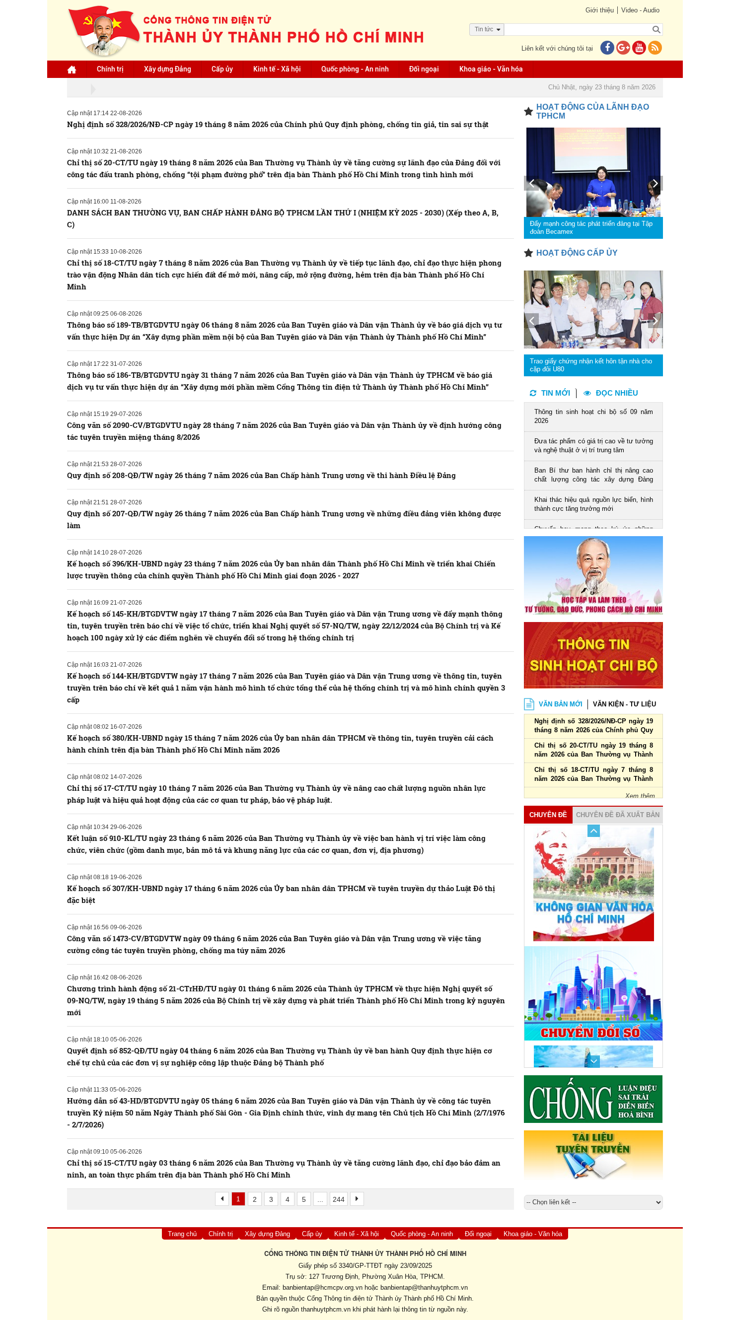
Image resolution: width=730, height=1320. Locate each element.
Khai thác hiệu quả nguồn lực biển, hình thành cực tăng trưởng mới (593, 504)
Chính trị (110, 69)
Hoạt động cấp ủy (577, 253)
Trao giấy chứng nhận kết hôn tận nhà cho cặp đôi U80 (591, 365)
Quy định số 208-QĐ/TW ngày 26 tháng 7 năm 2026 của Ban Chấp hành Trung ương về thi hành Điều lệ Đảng (261, 475)
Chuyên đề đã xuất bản (617, 815)
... (320, 1199)
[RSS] (655, 48)
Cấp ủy (222, 69)
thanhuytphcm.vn (326, 1309)
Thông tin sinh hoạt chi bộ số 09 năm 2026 (593, 416)
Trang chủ (182, 1234)
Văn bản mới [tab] (561, 704)
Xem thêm (640, 796)
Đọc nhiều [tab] (617, 393)
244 (339, 1199)
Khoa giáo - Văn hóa (491, 69)
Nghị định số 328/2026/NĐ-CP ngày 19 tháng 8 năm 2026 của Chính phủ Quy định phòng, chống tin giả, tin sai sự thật (278, 124)
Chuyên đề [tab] (548, 815)
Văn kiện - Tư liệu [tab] (624, 704)
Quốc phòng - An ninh (355, 69)
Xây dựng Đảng (167, 69)
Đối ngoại (424, 69)
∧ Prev (593, 831)
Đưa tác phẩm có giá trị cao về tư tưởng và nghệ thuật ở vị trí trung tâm (593, 445)
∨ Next (593, 1061)
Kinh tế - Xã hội (277, 69)
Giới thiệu (599, 10)
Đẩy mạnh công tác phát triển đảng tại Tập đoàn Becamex (591, 227)
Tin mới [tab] (555, 393)
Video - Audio (640, 10)
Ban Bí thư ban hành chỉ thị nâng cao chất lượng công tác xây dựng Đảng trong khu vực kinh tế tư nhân (593, 476)
